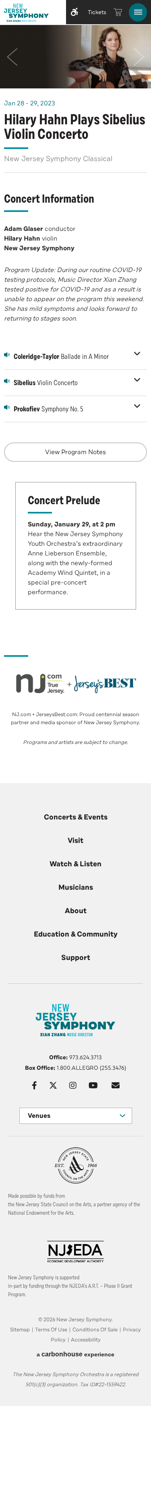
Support (75, 957)
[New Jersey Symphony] (31, 14)
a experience (75, 1354)
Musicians (75, 887)
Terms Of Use (51, 1329)
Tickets (97, 12)
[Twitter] (53, 1085)
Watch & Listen (75, 864)
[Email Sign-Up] (116, 1085)
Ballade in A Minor (61, 356)
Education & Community (76, 934)
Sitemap (20, 1329)
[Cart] (118, 12)
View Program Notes (75, 452)
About (76, 911)
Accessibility (86, 1339)
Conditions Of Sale (95, 1329)
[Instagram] (73, 1085)
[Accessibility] (74, 12)
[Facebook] (34, 1085)
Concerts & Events (76, 817)
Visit (75, 840)
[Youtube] (93, 1085)
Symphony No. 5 (48, 409)
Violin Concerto (46, 383)
